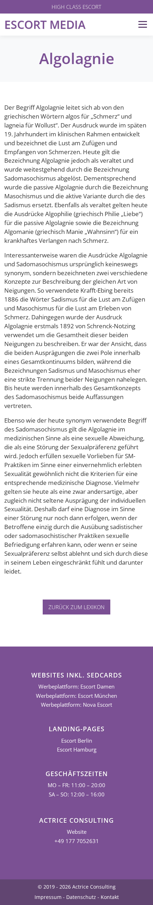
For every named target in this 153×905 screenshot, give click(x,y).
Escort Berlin (76, 740)
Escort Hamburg (76, 749)
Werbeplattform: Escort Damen (76, 686)
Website (76, 832)
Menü (142, 24)
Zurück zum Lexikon (76, 607)
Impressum (48, 897)
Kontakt (110, 897)
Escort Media (44, 24)
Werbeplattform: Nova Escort (76, 704)
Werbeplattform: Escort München (76, 696)
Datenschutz (81, 897)
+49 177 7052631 (76, 841)
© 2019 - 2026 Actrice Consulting (77, 886)
